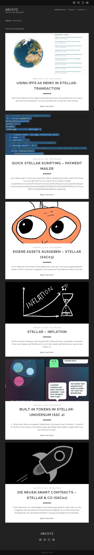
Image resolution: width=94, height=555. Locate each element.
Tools (71, 10)
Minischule (60, 10)
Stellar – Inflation (47, 332)
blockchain (55, 79)
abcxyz (11, 9)
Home (8, 21)
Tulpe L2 (81, 10)
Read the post (47, 106)
